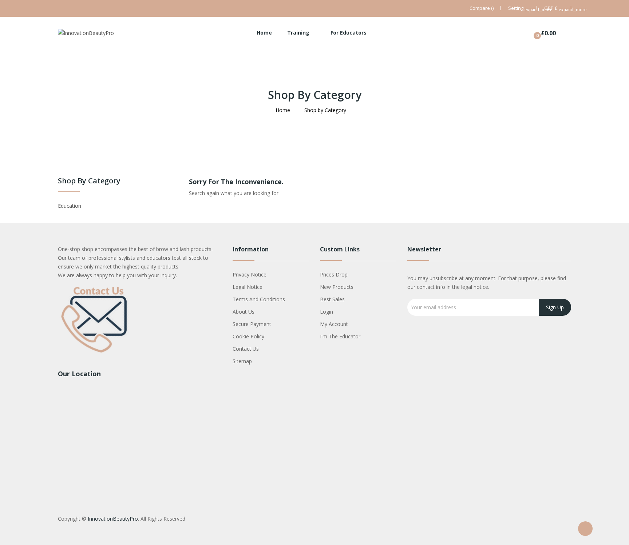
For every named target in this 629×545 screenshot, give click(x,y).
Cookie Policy (248, 336)
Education (69, 205)
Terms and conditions (259, 299)
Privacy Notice (249, 274)
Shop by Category (89, 181)
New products (336, 286)
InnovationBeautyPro (113, 518)
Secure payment (252, 324)
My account (334, 324)
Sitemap (242, 361)
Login (326, 311)
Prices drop (334, 274)
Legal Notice (247, 286)
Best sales (332, 299)
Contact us (246, 348)
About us (243, 311)
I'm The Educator (340, 336)
